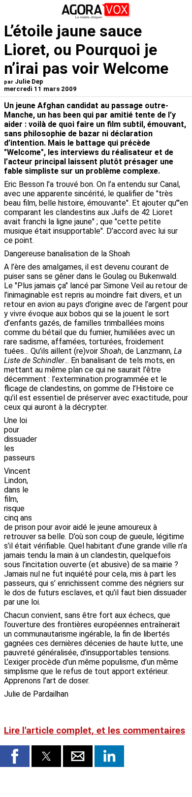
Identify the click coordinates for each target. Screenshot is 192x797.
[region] (114, 467)
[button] (15, 756)
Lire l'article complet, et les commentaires (94, 730)
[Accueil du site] (96, 17)
